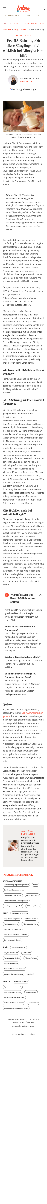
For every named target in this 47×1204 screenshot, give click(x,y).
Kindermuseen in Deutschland (14, 997)
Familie (6, 981)
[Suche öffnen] (43, 8)
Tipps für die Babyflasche (28, 832)
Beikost (17, 23)
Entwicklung (30, 23)
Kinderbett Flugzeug (21, 981)
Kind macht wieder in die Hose (14, 969)
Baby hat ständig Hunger (12, 940)
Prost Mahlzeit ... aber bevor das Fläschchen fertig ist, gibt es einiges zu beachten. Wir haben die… (30, 853)
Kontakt (23, 1019)
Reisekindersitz (33, 1003)
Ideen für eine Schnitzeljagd (13, 974)
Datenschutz (18, 1022)
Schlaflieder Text (30, 919)
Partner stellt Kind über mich (14, 1003)
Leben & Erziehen (23, 9)
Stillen (7, 23)
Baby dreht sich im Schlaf (12, 929)
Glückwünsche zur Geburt (13, 895)
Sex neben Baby (31, 992)
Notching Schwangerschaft (13, 906)
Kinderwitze (27, 953)
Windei (35, 885)
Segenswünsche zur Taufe (12, 987)
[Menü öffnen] (4, 8)
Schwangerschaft (14, 15)
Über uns (30, 1022)
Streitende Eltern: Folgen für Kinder (16, 1008)
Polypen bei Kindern (11, 953)
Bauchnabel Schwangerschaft (14, 890)
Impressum (33, 1019)
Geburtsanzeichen (32, 895)
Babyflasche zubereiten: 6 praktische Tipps (30, 840)
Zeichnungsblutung (33, 906)
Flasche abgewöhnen (11, 924)
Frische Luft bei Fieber (30, 924)
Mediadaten (13, 1019)
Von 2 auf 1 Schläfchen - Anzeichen (16, 935)
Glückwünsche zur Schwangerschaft (16, 901)
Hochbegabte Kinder (11, 963)
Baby (29, 15)
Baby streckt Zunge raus (12, 919)
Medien (30, 974)
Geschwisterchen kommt (12, 992)
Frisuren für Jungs (31, 958)
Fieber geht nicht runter (20, 913)
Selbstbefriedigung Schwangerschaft (16, 885)
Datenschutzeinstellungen (23, 1026)
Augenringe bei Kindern (12, 958)
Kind (38, 15)
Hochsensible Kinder (18, 947)
